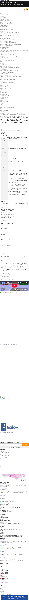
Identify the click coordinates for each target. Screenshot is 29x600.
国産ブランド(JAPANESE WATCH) (7, 23)
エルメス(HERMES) (4, 53)
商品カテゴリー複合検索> (14, 447)
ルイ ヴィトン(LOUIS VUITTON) (7, 35)
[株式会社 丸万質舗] (4, 0)
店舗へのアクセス (4, 101)
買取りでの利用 (3, 91)
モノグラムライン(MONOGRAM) (7, 36)
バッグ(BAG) (3, 48)
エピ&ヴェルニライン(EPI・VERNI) (8, 39)
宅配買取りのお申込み (5, 95)
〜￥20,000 (2, 451)
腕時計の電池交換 (4, 110)
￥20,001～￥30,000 (4, 452)
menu (1, 12)
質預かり (2, 83)
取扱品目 (2, 104)
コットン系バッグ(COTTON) (6, 57)
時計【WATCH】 (3, 17)
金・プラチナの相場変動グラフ (7, 107)
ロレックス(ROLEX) (4, 19)
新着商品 (2, 16)
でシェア (5, 273)
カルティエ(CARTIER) (5, 20)
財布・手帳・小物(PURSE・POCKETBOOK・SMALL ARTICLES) (14, 50)
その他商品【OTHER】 (5, 81)
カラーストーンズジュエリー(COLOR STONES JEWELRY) (13, 78)
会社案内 (2, 100)
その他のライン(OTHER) (5, 41)
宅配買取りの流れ (4, 94)
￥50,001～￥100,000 (5, 455)
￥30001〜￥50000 (5, 125)
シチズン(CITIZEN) (4, 28)
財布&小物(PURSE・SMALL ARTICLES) (9, 70)
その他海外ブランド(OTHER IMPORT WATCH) (10, 31)
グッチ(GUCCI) (3, 63)
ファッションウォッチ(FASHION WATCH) (9, 32)
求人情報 (2, 591)
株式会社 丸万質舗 (5, 113)
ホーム (1, 13)
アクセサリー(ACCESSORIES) (7, 45)
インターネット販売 (4, 14)
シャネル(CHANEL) (4, 47)
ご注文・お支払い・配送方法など (7, 82)
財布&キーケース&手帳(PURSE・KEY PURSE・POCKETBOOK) (14, 59)
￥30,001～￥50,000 (4, 454)
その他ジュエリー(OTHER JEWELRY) (8, 79)
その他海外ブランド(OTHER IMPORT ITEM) (10, 67)
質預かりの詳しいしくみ (5, 88)
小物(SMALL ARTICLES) (5, 61)
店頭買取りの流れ (4, 92)
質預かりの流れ (3, 86)
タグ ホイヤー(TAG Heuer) (6, 22)
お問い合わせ (3, 111)
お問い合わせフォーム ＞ (6, 207)
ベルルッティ (4, 126)
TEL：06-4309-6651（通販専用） (14, 597)
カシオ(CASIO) (3, 26)
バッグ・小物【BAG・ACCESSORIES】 (9, 34)
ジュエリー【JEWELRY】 (5, 73)
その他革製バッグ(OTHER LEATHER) (8, 56)
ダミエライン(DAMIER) (5, 38)
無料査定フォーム (4, 97)
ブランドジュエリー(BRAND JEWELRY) (9, 75)
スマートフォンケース (6, 127)
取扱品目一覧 (3, 106)
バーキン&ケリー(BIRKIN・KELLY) (7, 54)
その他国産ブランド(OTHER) (6, 29)
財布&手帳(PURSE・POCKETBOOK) (8, 42)
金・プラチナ (3, 108)
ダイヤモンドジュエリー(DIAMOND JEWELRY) (10, 76)
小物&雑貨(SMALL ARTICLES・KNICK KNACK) (10, 44)
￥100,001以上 (3, 457)
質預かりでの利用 (4, 85)
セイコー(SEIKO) (4, 25)
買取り (1, 89)
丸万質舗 (2, 98)
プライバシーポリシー (5, 103)
